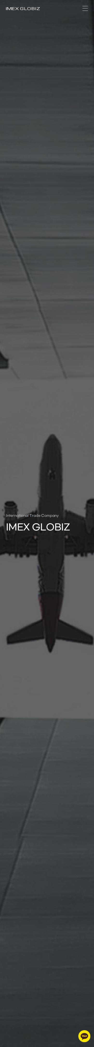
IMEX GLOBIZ (38, 527)
